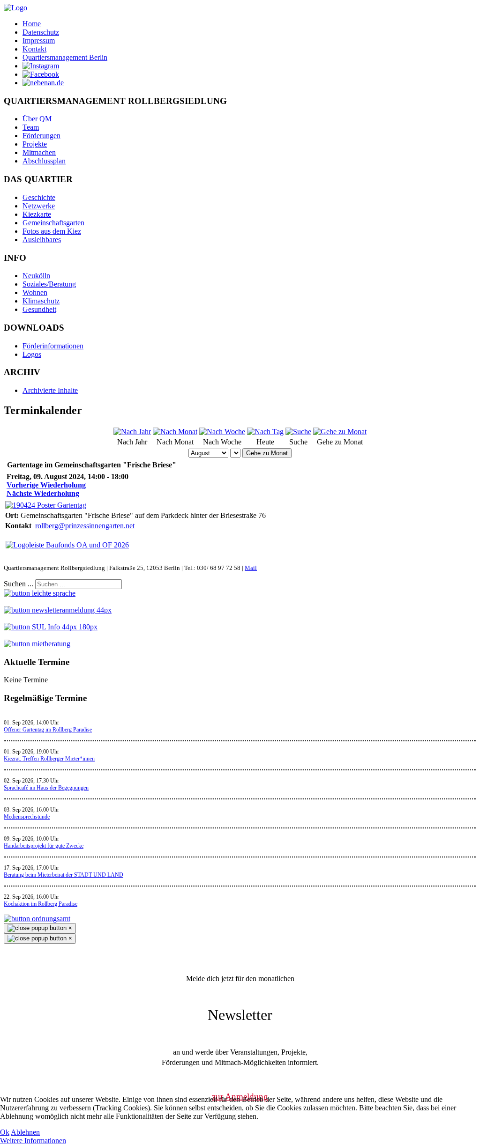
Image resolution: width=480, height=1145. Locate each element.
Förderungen (41, 136)
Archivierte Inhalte (50, 390)
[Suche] (298, 432)
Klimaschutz (41, 301)
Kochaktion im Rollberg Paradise (40, 904)
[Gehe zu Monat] (340, 432)
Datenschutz (40, 32)
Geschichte (38, 197)
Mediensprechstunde (27, 816)
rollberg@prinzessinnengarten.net (85, 526)
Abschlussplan (44, 161)
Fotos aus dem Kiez (51, 231)
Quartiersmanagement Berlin (64, 57)
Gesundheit (39, 309)
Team (30, 127)
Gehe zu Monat (267, 453)
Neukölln (36, 276)
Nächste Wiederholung (43, 493)
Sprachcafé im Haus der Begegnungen (46, 787)
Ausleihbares (41, 240)
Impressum (38, 40)
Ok (4, 1132)
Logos (31, 354)
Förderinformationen (52, 346)
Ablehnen (25, 1132)
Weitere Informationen (33, 1141)
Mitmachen (39, 152)
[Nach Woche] (222, 432)
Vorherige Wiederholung (46, 485)
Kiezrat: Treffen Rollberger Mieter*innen (49, 758)
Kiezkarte (36, 214)
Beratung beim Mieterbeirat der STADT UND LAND (63, 875)
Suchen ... (18, 584)
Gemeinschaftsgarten (53, 223)
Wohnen (34, 292)
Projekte (34, 144)
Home (31, 24)
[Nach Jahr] (132, 432)
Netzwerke (38, 206)
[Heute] (265, 432)
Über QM (37, 119)
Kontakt (34, 49)
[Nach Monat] (175, 432)
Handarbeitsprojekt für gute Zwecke (43, 845)
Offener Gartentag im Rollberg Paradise (48, 729)
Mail (251, 567)
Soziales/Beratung (49, 284)
